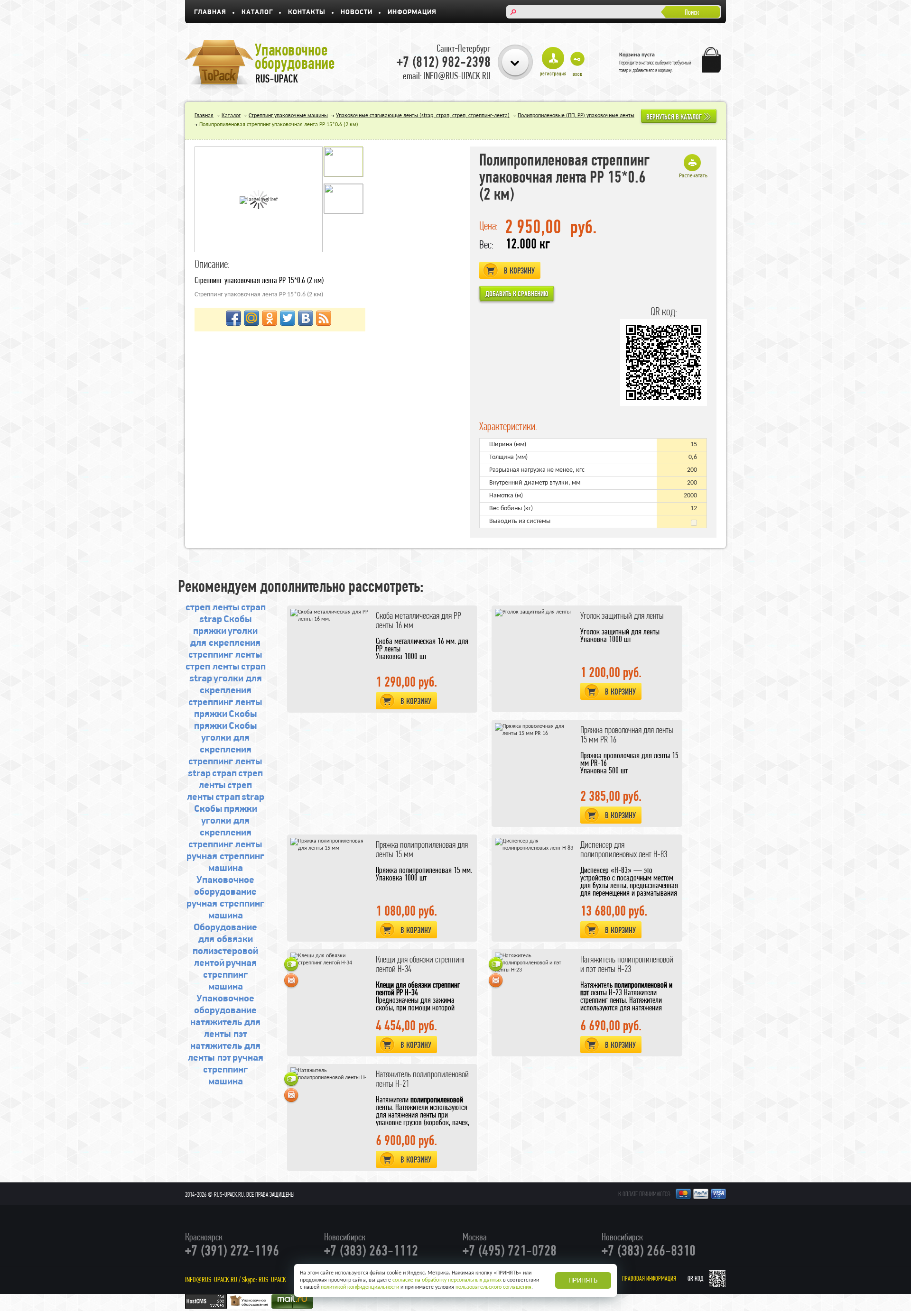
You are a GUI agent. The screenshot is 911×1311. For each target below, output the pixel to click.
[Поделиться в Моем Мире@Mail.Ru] (251, 318)
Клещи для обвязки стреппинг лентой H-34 (420, 964)
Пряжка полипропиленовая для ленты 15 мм (422, 849)
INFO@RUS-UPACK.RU (211, 1279)
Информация (412, 12)
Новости (356, 12)
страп (253, 608)
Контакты (306, 12)
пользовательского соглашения (493, 1287)
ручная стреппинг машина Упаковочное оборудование (225, 987)
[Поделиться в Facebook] (233, 318)
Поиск (692, 12)
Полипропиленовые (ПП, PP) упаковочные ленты (576, 116)
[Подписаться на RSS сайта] (323, 318)
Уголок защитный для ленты (622, 615)
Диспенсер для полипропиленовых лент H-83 (623, 849)
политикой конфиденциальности (360, 1287)
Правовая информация (649, 1278)
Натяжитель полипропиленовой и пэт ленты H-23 (626, 964)
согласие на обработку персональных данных (447, 1280)
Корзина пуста (637, 55)
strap (210, 619)
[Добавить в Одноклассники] (269, 318)
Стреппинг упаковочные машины (288, 116)
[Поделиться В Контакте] (305, 318)
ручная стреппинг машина (233, 1070)
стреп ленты (213, 608)
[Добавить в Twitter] (287, 318)
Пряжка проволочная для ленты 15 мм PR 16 (626, 734)
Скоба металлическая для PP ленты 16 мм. (418, 620)
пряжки (209, 631)
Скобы (237, 619)
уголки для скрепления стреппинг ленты (225, 643)
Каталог (257, 12)
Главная (210, 12)
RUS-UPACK (272, 1279)
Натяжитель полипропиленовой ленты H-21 (422, 1079)
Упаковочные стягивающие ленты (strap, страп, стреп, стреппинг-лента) (423, 116)
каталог (647, 62)
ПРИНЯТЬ (583, 1280)
